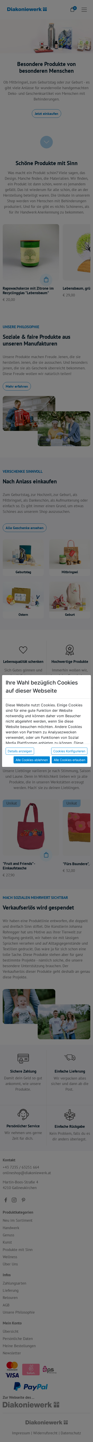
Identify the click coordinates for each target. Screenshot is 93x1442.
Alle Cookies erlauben (69, 760)
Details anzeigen (20, 751)
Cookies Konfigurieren (69, 751)
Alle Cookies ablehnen (32, 760)
